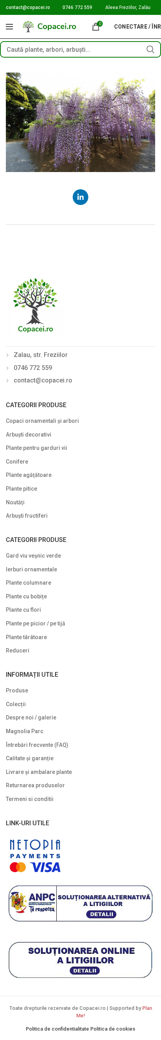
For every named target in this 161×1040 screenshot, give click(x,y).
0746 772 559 (77, 7)
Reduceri (17, 650)
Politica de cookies (112, 1029)
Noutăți (15, 502)
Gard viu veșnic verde (33, 556)
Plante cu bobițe (26, 596)
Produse (17, 690)
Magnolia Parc (24, 731)
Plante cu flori (23, 610)
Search (150, 49)
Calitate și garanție (30, 758)
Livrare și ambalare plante (39, 772)
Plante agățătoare (29, 475)
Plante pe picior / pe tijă (35, 623)
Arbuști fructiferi (27, 516)
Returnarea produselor (35, 785)
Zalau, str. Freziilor (41, 355)
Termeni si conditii (30, 799)
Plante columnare (28, 583)
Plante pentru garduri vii (36, 448)
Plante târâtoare (26, 637)
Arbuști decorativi (28, 434)
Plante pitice (21, 489)
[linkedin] (80, 197)
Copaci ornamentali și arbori (42, 421)
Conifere (17, 461)
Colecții (16, 704)
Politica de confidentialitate (58, 1029)
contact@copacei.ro (28, 7)
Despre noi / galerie (31, 717)
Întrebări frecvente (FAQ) (37, 745)
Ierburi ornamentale (31, 569)
